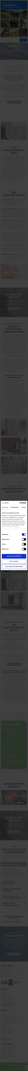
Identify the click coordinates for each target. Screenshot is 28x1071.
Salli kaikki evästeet (14, 556)
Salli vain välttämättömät (14, 566)
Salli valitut (14, 561)
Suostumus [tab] (5, 507)
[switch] (24, 539)
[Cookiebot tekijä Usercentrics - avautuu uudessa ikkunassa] (19, 503)
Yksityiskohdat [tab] (14, 507)
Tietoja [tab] (23, 507)
